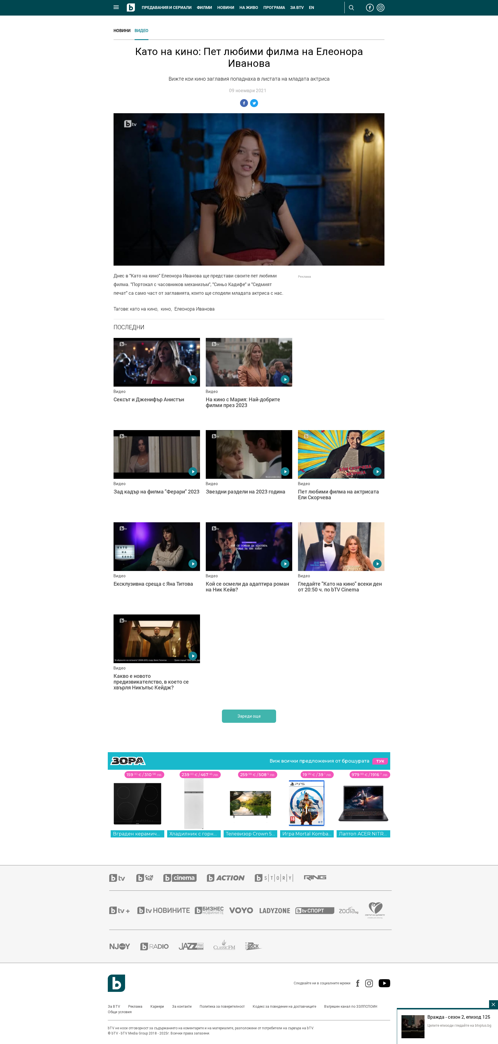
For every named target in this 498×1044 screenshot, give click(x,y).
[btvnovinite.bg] (165, 910)
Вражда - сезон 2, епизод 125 (458, 1017)
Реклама (135, 1007)
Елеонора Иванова (194, 309)
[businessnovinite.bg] (212, 910)
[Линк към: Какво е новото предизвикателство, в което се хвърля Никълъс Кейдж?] (157, 657)
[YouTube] (381, 983)
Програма (274, 7)
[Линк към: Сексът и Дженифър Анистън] (157, 381)
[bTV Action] (231, 878)
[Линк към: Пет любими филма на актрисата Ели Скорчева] (341, 473)
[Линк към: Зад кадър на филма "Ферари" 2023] (157, 473)
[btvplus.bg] (122, 910)
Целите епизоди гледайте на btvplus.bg (459, 1025)
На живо (248, 7)
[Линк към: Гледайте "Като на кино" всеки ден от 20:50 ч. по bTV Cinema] (341, 565)
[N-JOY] (124, 946)
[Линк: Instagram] (366, 983)
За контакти (182, 1007)
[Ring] (320, 878)
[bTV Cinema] (185, 878)
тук (380, 761)
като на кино (143, 309)
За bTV (297, 7)
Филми (204, 7)
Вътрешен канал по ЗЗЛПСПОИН (350, 1007)
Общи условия (120, 1012)
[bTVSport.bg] (317, 910)
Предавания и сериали (167, 7)
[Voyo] (244, 910)
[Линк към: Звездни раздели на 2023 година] (249, 473)
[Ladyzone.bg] (278, 910)
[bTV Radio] (159, 946)
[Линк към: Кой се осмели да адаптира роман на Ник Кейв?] (249, 565)
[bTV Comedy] (149, 878)
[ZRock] (259, 946)
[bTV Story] (279, 878)
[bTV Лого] (116, 983)
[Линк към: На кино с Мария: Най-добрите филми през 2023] (249, 381)
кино (166, 309)
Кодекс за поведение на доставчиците (284, 1007)
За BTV (114, 1007)
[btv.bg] (122, 878)
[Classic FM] (229, 946)
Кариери (157, 1007)
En (311, 7)
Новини (225, 7)
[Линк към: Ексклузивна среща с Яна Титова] (157, 565)
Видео (141, 30)
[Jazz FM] (196, 946)
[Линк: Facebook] (354, 983)
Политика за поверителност (222, 1007)
